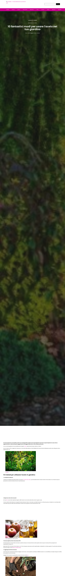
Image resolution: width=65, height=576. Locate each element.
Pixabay (6, 472)
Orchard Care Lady (27, 479)
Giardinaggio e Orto (32, 33)
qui (28, 555)
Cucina (42, 9)
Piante (38, 33)
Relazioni (31, 9)
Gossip (7, 9)
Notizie (13, 9)
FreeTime (59, 9)
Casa (37, 9)
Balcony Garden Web (16, 547)
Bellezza (53, 9)
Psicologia (25, 9)
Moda (48, 9)
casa (25, 446)
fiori (26, 33)
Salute (18, 9)
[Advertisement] (32, 434)
